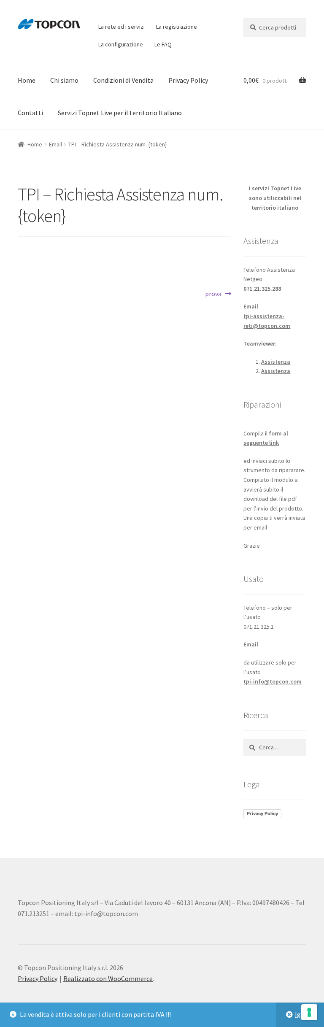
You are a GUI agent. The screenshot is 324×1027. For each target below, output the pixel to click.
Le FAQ (163, 44)
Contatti (30, 112)
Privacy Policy (188, 80)
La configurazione (120, 44)
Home (26, 80)
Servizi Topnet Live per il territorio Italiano (120, 112)
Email (55, 144)
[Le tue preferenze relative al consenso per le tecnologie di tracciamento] (309, 1012)
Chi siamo (64, 80)
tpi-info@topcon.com (272, 681)
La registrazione (176, 26)
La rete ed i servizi (121, 26)
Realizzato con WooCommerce (108, 978)
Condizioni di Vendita (123, 80)
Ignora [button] (304, 1014)
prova (218, 294)
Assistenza (275, 361)
